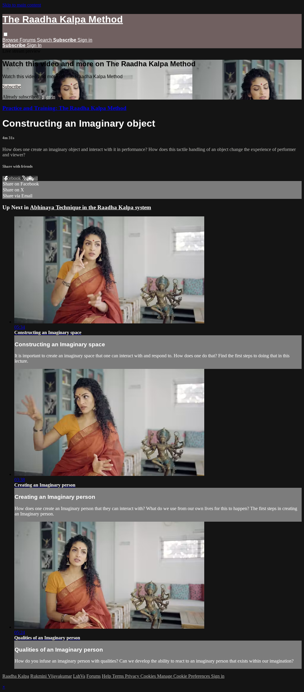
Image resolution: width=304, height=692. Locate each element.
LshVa (79, 676)
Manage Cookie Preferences (184, 676)
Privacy (132, 676)
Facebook (12, 178)
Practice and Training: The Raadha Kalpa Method (64, 108)
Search (45, 40)
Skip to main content (21, 4)
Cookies (148, 676)
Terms (118, 676)
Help (107, 676)
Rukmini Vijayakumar (51, 676)
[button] (5, 34)
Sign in (84, 40)
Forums (28, 40)
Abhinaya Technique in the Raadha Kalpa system (90, 207)
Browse (11, 40)
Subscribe (11, 86)
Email (32, 178)
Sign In (34, 45)
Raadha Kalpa (15, 676)
